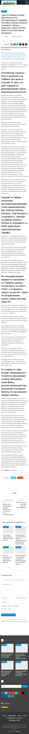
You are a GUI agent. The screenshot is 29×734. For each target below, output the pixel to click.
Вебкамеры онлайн (14, 720)
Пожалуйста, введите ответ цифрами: (10, 605)
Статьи (25, 715)
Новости (4, 11)
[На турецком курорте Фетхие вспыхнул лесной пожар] (8, 529)
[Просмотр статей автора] (14, 487)
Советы (19, 715)
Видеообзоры (12, 715)
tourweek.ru (14, 470)
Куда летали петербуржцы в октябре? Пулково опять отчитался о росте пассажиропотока (8, 509)
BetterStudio (18, 731)
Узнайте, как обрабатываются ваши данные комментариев (14, 621)
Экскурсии (19, 718)
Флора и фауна (11, 718)
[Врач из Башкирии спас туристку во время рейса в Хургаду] (8, 550)
